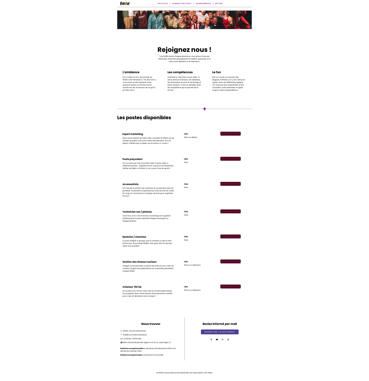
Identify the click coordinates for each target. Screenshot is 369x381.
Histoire (219, 3)
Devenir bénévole (203, 3)
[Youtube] (217, 339)
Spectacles (163, 3)
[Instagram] (223, 339)
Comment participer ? (182, 3)
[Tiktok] (228, 339)
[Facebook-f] (211, 339)
